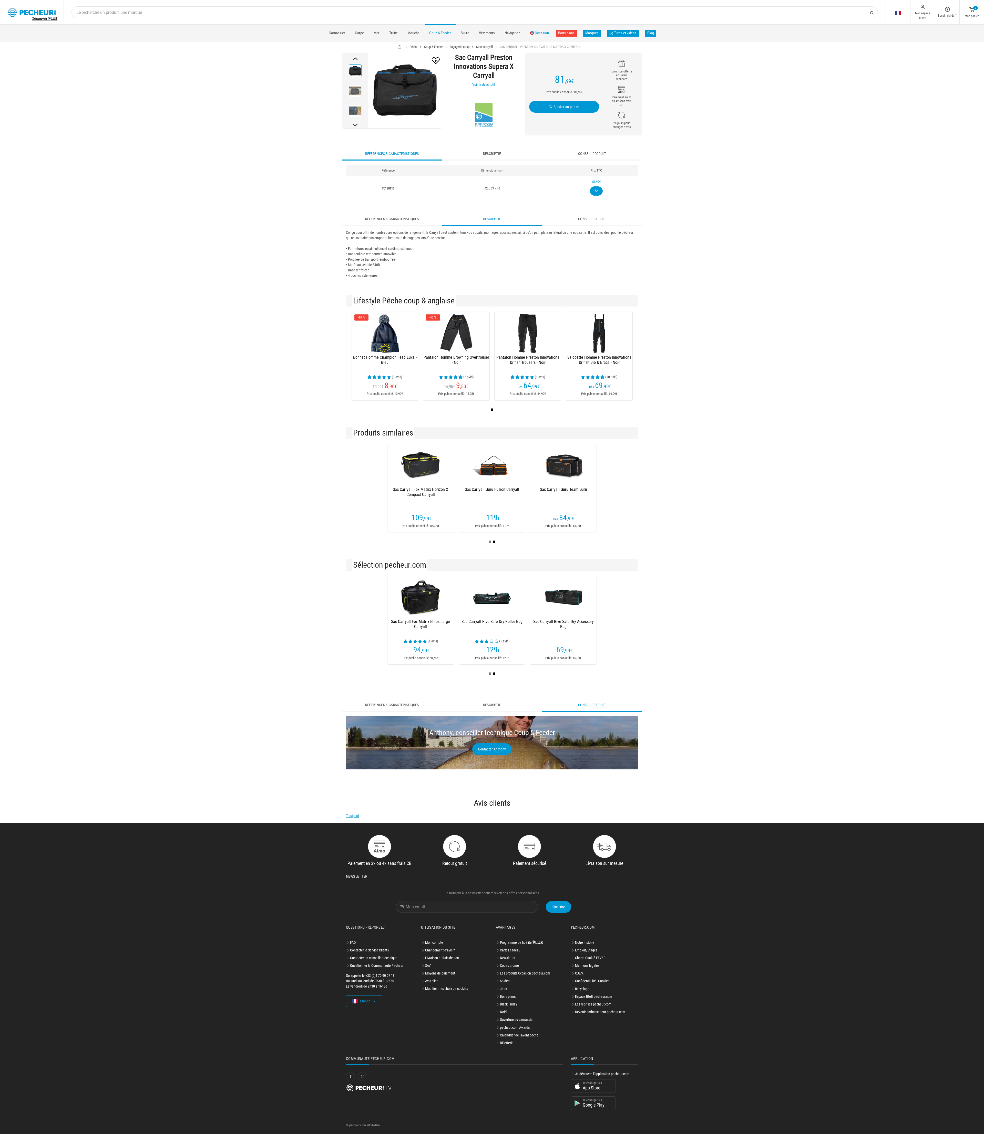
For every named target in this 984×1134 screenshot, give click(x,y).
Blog (650, 33)
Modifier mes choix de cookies (446, 989)
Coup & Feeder (440, 33)
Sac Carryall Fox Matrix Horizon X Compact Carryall (420, 492)
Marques (592, 33)
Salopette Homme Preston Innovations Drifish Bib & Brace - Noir (599, 360)
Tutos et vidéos (625, 33)
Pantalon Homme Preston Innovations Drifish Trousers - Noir (527, 360)
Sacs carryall (484, 47)
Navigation (512, 33)
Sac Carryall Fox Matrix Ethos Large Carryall (420, 624)
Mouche (413, 33)
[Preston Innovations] (483, 115)
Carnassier (337, 33)
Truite (393, 33)
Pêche (413, 47)
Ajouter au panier (566, 107)
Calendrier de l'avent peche (519, 1035)
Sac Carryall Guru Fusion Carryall (492, 489)
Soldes (504, 981)
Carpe (359, 33)
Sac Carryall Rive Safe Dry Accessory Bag (563, 624)
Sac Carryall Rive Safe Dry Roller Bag (492, 621)
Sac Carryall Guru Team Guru (563, 489)
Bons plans (566, 33)
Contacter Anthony (492, 749)
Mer (377, 33)
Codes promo (509, 965)
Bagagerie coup (459, 47)
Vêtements (487, 33)
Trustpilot (352, 816)
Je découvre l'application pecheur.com (602, 1074)
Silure (465, 33)
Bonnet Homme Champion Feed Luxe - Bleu (385, 360)
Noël (503, 1012)
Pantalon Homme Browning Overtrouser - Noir (456, 360)
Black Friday (508, 1004)
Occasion (541, 33)
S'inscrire (558, 907)
